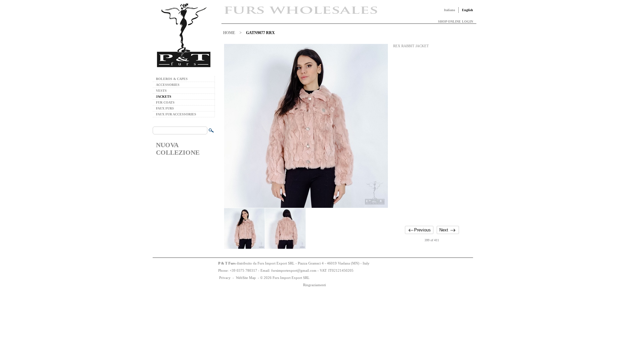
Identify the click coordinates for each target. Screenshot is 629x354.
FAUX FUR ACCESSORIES (176, 114)
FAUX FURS (165, 108)
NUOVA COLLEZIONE (178, 148)
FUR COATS (165, 102)
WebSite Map (246, 278)
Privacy (225, 278)
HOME (229, 32)
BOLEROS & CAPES (172, 79)
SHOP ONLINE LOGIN (455, 21)
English (467, 10)
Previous (422, 229)
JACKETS (163, 96)
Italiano (449, 10)
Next (443, 229)
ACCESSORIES (168, 85)
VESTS (161, 90)
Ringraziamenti (314, 285)
